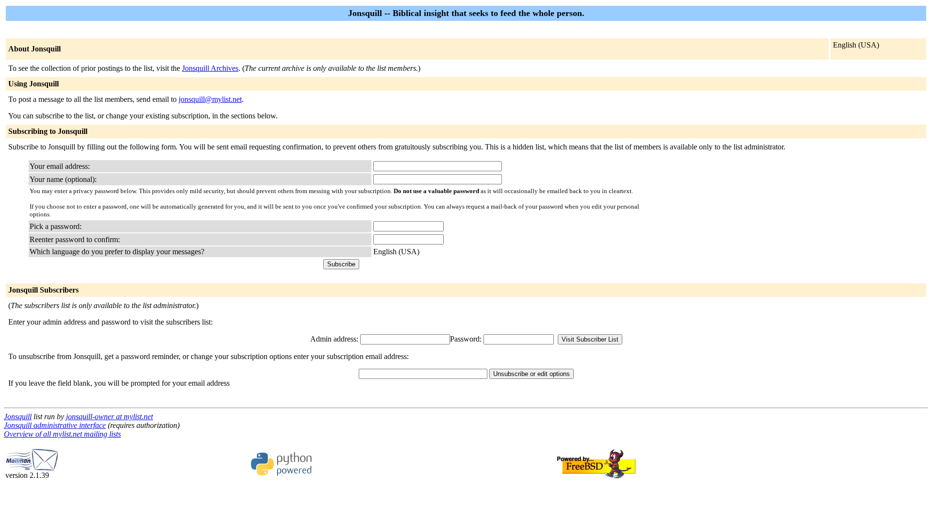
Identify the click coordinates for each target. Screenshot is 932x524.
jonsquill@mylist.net (210, 99)
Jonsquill (18, 416)
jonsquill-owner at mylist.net (109, 416)
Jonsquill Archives (210, 68)
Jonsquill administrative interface (55, 425)
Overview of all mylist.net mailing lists (62, 434)
